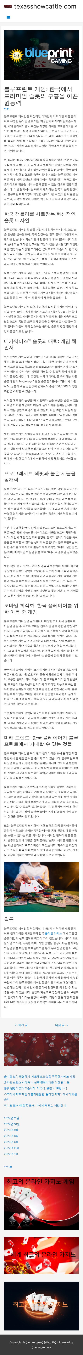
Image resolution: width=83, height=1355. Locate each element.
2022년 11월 (11, 1147)
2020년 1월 (11, 1153)
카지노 (8, 109)
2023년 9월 (11, 1129)
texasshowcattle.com (45, 6)
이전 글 (21, 1025)
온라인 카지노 (53, 933)
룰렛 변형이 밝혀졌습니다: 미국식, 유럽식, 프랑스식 (35, 1088)
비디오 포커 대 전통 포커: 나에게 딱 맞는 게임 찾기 (35, 1105)
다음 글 (61, 1025)
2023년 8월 (11, 1135)
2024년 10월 (12, 1124)
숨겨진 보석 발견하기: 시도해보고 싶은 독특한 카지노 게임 (39, 1076)
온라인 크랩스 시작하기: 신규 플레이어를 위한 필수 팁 (37, 1082)
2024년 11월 (11, 1118)
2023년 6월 (11, 1141)
